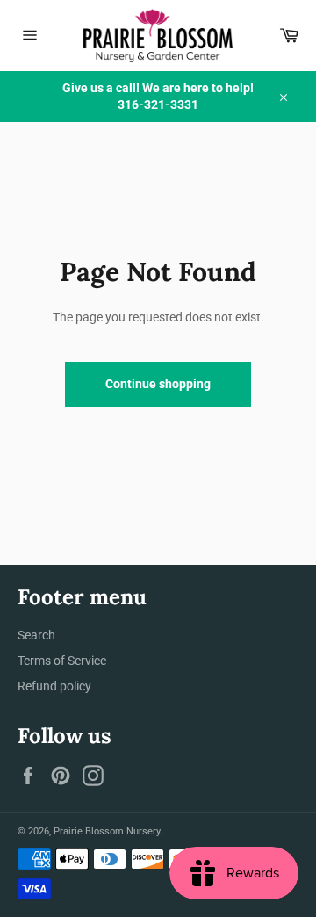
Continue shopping (158, 384)
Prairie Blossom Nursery (107, 831)
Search (36, 635)
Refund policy (54, 686)
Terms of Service (62, 660)
